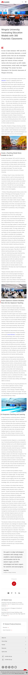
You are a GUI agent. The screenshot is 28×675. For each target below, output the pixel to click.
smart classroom (11, 334)
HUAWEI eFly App (8, 659)
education (3, 80)
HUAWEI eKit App (8, 656)
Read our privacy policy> (19, 673)
